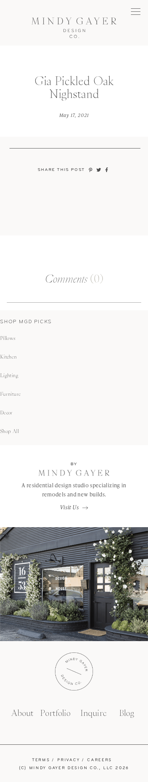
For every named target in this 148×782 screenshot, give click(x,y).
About (22, 713)
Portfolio (55, 713)
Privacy (68, 760)
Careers (99, 760)
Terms (41, 760)
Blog (126, 713)
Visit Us (69, 507)
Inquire (93, 713)
